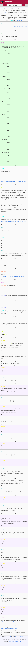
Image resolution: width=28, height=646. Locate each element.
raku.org (4, 12)
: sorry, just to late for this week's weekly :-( (14, 295)
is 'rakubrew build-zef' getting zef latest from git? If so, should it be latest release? (14, 204)
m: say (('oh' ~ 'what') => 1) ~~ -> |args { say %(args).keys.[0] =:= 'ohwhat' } (13, 533)
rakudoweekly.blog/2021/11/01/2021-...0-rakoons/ (13, 221)
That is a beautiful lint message (9, 36)
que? (2, 240)
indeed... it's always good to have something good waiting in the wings (14, 323)
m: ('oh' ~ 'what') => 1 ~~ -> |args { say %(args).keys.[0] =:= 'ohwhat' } (11, 509)
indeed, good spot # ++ (8, 265)
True (2, 429)
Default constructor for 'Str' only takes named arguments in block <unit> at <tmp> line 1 (14, 390)
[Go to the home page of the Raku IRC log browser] (2, 2)
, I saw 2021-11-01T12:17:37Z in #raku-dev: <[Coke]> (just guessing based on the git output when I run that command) (13, 345)
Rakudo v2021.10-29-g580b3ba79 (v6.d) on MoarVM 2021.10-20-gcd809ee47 (12, 104)
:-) (1, 245)
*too (2, 302)
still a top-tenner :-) (6, 171)
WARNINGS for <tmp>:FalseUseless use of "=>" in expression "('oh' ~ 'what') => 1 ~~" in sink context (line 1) (14, 521)
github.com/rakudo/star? (7, 622)
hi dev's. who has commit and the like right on (13, 621)
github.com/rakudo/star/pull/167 (9, 628)
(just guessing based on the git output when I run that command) (13, 210)
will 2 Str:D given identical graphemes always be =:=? (13, 357)
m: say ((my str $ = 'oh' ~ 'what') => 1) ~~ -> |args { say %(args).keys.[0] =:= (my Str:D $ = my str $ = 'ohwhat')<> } (14, 600)
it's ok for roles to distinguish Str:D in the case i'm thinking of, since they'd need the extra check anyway (14, 473)
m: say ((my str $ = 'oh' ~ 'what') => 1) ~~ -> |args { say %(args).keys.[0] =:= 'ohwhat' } (14, 558)
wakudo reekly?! (5, 230)
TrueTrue (2, 370)
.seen (4, 334)
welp (2, 552)
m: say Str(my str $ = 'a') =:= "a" (9, 401)
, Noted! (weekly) (8, 285)
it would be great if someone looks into (11, 627)
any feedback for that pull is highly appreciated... (13, 632)
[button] (26, 2)
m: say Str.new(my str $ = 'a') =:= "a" (10, 380)
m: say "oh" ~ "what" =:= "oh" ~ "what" (11, 492)
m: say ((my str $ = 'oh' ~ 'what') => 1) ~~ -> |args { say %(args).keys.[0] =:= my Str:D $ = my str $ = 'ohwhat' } (14, 578)
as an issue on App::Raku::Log (16, 641)
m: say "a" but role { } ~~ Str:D (9, 455)
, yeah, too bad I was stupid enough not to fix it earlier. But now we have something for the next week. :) (13, 312)
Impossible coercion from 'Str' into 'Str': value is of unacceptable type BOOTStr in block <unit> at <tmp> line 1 (14, 410)
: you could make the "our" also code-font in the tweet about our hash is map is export (14, 254)
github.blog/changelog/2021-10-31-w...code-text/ (13, 181)
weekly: (14, 275)
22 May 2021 (18, 20)
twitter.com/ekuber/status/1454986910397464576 (14, 27)
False (2, 446)
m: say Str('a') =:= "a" (6, 421)
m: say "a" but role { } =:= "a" (8, 438)
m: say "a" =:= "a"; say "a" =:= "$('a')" (10, 363)
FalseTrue (2, 542)
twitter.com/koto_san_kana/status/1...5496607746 (14, 276)
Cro (10, 636)
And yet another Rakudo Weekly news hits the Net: (14, 220)
